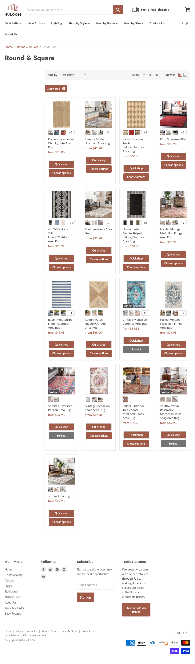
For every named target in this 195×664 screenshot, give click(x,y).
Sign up (85, 597)
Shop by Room (106, 23)
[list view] (185, 75)
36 (150, 74)
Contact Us (157, 23)
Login (185, 23)
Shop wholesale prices (136, 609)
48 (156, 74)
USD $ (181, 632)
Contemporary (14, 575)
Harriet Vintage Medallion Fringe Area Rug (171, 233)
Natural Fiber (13, 597)
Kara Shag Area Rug (173, 139)
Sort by (52, 74)
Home (9, 46)
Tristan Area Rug (59, 496)
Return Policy (49, 631)
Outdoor (10, 580)
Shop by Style (78, 23)
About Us (11, 34)
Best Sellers (13, 23)
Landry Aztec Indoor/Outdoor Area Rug (96, 323)
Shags (8, 586)
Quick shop (61, 164)
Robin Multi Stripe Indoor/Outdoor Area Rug (60, 323)
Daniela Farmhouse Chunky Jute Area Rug (61, 143)
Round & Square (27, 46)
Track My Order (14, 608)
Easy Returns (13, 613)
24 (143, 74)
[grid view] (180, 75)
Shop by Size (132, 23)
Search (19, 631)
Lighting (56, 23)
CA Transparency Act (34, 635)
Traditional (11, 591)
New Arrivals (36, 23)
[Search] (118, 9)
